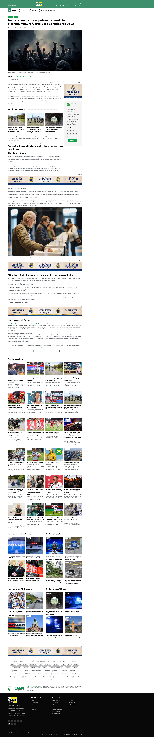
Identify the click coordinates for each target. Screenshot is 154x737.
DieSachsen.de (55, 702)
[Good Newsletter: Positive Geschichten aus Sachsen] (54, 454)
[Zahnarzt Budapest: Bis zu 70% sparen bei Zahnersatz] (73, 509)
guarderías (37, 676)
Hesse (68, 676)
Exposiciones (73, 670)
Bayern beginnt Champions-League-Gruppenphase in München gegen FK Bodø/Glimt (54, 558)
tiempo (12, 676)
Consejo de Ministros (40, 661)
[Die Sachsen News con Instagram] (15, 721)
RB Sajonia (76, 664)
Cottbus (75, 667)
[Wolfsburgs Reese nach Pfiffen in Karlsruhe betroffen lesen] (16, 600)
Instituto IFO (34, 323)
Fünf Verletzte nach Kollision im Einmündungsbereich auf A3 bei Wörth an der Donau (73, 558)
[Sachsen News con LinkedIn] (74, 130)
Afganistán (49, 679)
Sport (48, 538)
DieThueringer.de (56, 711)
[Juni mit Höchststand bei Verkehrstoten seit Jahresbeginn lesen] (73, 625)
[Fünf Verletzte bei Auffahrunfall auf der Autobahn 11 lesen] (16, 545)
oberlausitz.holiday (56, 713)
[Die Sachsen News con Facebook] (21, 721)
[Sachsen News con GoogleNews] (68, 130)
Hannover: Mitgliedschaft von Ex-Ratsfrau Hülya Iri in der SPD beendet (34, 635)
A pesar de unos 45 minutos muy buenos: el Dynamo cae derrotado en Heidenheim (35, 434)
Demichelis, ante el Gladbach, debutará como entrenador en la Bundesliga (53, 491)
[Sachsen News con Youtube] (68, 133)
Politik (10, 560)
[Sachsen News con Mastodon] (76, 133)
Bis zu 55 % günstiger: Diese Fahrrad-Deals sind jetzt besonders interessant (15, 434)
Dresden (11, 27)
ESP (67, 5)
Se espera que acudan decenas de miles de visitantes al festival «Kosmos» (72, 491)
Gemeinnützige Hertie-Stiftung (22, 323)
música (21, 661)
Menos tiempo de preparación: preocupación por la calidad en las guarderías (72, 379)
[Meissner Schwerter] (73, 91)
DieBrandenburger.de (57, 709)
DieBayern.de (55, 704)
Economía (24, 10)
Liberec (63, 664)
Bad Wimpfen (33, 664)
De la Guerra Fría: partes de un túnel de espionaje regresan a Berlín (37, 129)
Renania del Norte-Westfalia (56, 667)
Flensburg (35, 679)
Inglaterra (26, 667)
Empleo (50, 10)
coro (51, 676)
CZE (71, 5)
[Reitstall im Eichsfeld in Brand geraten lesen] (73, 600)
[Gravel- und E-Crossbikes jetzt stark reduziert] (54, 368)
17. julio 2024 (19, 27)
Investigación (76, 676)
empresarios (47, 664)
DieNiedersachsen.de (57, 707)
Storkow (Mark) (62, 661)
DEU (57, 5)
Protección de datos (65, 734)
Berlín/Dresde (75, 673)
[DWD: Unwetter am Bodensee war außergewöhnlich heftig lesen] (54, 569)
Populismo (30, 351)
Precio (39, 673)
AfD (46, 351)
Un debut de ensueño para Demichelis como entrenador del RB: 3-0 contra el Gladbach (53, 407)
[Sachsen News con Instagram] (76, 130)
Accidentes (47, 670)
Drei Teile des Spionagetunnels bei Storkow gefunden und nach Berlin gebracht (54, 613)
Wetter (48, 562)
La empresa (35, 702)
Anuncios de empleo (37, 704)
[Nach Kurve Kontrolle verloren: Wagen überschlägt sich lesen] (54, 625)
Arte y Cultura (12, 448)
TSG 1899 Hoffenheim (30, 673)
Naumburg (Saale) (73, 661)
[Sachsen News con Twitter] (68, 136)
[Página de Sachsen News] (71, 130)
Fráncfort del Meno (35, 667)
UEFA (21, 670)
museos (18, 676)
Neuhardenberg (63, 670)
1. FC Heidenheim (65, 673)
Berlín (69, 664)
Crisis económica (39, 351)
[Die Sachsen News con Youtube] (18, 721)
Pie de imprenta (54, 734)
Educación (67, 363)
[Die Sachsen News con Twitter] (15, 724)
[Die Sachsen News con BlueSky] (9, 724)
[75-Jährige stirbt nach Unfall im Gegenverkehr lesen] (34, 600)
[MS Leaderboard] (45, 180)
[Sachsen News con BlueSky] (74, 133)
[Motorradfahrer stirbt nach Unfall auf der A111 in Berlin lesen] (34, 545)
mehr (18, 387)
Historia (15, 670)
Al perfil (72, 140)
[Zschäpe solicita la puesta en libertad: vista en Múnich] (56, 119)
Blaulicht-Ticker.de (56, 700)
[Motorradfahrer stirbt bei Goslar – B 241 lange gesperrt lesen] (16, 623)
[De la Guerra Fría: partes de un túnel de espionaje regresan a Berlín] (37, 119)
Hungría (44, 667)
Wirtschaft (68, 538)
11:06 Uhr (27, 27)
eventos (34, 709)
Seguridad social (64, 351)
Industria (13, 664)
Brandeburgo (55, 673)
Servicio (41, 734)
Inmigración (13, 673)
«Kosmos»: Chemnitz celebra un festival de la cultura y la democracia (16, 464)
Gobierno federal (16, 667)
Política (15, 10)
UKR (64, 5)
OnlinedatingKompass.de (57, 716)
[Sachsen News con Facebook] (71, 133)
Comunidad (34, 707)
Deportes (33, 10)
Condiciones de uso (77, 734)
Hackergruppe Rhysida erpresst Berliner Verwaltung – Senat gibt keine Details (16, 580)
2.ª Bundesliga (29, 661)
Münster (45, 676)
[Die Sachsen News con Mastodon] (12, 724)
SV (56, 679)
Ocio (41, 664)
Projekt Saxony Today (32, 686)
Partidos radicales (54, 351)
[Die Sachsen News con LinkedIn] (12, 721)
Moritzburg (56, 664)
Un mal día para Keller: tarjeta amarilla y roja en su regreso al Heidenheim (35, 379)
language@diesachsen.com (44, 347)
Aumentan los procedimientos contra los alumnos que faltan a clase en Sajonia (16, 491)
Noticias (10, 16)
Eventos (42, 10)
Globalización (74, 351)
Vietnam (42, 679)
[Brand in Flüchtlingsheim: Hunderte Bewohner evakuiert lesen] (34, 568)
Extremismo (46, 673)
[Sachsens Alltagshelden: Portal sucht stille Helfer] (35, 481)
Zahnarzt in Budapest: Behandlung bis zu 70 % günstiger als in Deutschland (71, 519)
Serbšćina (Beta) (78, 5)
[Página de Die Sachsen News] (9, 721)
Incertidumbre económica (19, 351)
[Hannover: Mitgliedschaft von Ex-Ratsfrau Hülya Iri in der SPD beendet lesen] (34, 623)
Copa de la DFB (51, 661)
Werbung (48, 363)
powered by (12, 5)
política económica (27, 676)
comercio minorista (22, 664)
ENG (61, 5)
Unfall (10, 538)
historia (55, 670)
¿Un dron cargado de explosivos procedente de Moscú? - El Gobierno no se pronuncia (72, 407)
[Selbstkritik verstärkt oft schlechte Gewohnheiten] (35, 397)
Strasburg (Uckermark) (37, 670)
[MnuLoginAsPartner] (81, 3)
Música (26, 670)
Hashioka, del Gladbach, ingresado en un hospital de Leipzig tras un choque (15, 407)
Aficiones (68, 667)
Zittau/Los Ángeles (60, 676)
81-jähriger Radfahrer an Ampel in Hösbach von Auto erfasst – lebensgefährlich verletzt (73, 582)
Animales (15, 661)
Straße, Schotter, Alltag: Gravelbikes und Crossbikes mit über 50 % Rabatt (53, 379)
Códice (46, 734)
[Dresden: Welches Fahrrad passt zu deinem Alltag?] (16, 424)
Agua (21, 673)
